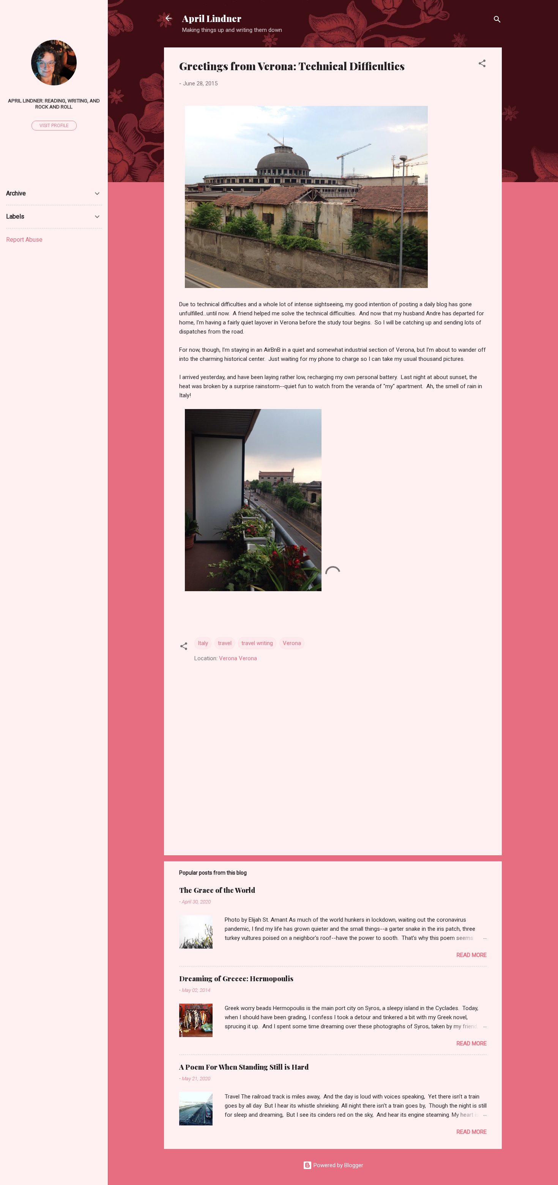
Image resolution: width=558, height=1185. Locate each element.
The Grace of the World (217, 890)
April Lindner (211, 18)
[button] (482, 65)
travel (225, 643)
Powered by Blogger (337, 1165)
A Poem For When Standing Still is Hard (244, 1067)
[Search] (497, 20)
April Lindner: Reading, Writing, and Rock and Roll (54, 104)
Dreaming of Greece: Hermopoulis (236, 978)
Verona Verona (238, 658)
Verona (292, 643)
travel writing (257, 643)
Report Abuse (24, 239)
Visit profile (54, 125)
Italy (203, 643)
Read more (472, 955)
